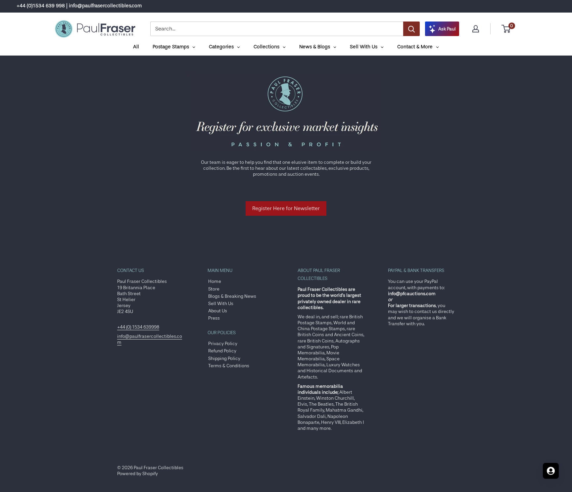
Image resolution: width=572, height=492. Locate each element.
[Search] (411, 29)
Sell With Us (220, 303)
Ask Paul (447, 28)
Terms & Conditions (228, 365)
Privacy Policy (222, 343)
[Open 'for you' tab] (551, 471)
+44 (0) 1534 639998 (138, 327)
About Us (217, 310)
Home (214, 281)
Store (213, 288)
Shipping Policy (224, 358)
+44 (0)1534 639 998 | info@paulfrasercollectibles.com (79, 6)
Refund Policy (222, 350)
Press (214, 318)
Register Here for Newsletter (286, 208)
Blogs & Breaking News (232, 296)
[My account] (475, 28)
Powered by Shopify (137, 473)
